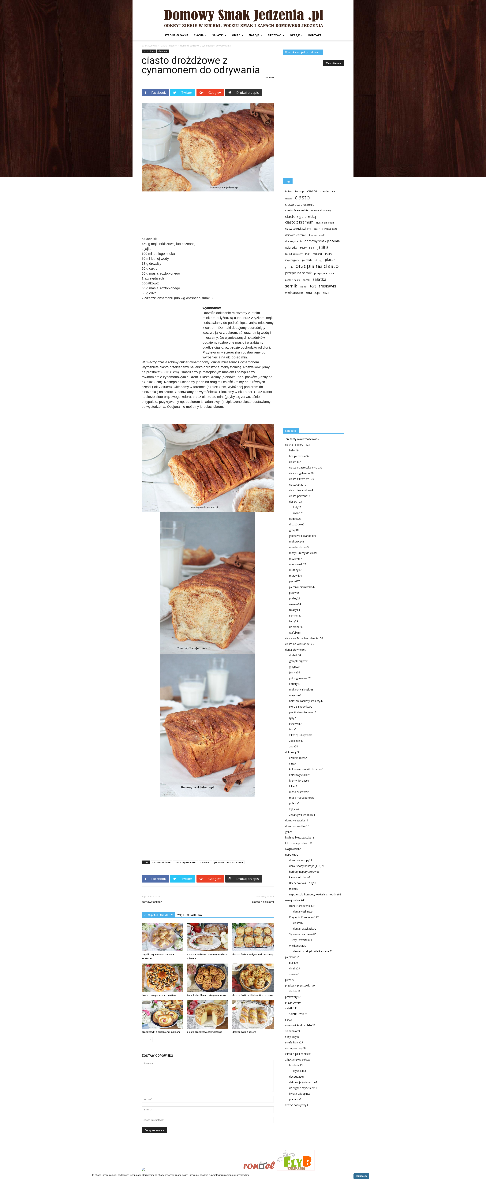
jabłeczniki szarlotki (302, 536)
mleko (293, 888)
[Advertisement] (207, 214)
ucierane (296, 627)
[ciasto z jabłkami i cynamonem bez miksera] (207, 937)
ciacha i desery (169, 45)
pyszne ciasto (292, 280)
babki (294, 450)
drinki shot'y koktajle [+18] (306, 866)
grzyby (303, 247)
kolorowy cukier (299, 775)
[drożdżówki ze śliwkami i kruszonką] (253, 978)
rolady (294, 610)
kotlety (295, 684)
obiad (236, 35)
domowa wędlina (297, 826)
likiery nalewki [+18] (302, 883)
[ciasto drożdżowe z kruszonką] (207, 1014)
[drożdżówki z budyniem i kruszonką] (253, 937)
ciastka (288, 198)
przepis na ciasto (317, 266)
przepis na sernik (298, 273)
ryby (292, 718)
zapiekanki (297, 740)
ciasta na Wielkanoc (299, 644)
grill (288, 832)
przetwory (293, 997)
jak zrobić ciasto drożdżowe (228, 862)
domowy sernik (293, 241)
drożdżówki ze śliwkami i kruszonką (252, 995)
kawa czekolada (299, 877)
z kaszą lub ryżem (300, 735)
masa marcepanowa (302, 797)
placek (330, 260)
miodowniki (297, 564)
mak (307, 253)
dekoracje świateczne (303, 1082)
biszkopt (300, 191)
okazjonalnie (295, 900)
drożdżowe (163, 51)
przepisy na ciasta (324, 273)
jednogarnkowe (300, 678)
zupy (293, 746)
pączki (306, 280)
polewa (294, 592)
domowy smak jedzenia (322, 241)
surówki (295, 723)
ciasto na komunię (321, 210)
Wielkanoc (297, 945)
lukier (293, 786)
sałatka (319, 279)
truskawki (327, 286)
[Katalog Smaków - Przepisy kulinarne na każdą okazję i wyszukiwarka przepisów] (191, 1169)
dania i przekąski (304, 928)
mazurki (295, 558)
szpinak (303, 286)
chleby (294, 968)
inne (292, 763)
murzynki (295, 575)
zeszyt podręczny (296, 1105)
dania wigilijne (303, 911)
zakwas (294, 974)
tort (313, 286)
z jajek (294, 809)
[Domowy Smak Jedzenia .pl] (243, 15)
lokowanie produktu (298, 843)
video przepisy (295, 1048)
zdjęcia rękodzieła (297, 1059)
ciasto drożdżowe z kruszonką (204, 1032)
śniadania (292, 1031)
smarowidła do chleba (300, 1025)
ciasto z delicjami (263, 902)
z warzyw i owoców (302, 814)
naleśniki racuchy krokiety (306, 701)
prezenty (295, 1099)
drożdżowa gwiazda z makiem (159, 995)
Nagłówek (293, 849)
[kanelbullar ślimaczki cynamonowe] (207, 978)
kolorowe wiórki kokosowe (306, 769)
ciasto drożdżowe (161, 862)
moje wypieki (292, 260)
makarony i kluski (301, 689)
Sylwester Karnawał (302, 934)
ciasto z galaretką (300, 216)
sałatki (217, 35)
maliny (328, 253)
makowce (296, 541)
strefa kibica (294, 1042)
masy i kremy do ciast (303, 553)
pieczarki (307, 259)
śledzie (295, 991)
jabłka (322, 247)
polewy (294, 803)
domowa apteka (296, 820)
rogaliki (295, 604)
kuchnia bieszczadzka (299, 837)
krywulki (299, 1071)
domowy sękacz (152, 902)
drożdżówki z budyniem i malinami (161, 1032)
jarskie (294, 672)
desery (295, 501)
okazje (295, 35)
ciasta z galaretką (301, 473)
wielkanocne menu (298, 293)
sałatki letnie (298, 1014)
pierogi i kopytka (300, 706)
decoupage (296, 1076)
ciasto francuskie (296, 210)
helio (312, 247)
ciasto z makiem (325, 222)
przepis (289, 267)
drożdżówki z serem (244, 1032)
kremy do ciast (299, 780)
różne (298, 513)
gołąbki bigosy (298, 661)
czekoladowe (298, 758)
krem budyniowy (294, 253)
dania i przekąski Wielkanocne (313, 951)
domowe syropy (300, 860)
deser (317, 228)
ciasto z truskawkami (298, 228)
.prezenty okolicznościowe (302, 439)
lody (297, 507)
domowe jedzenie (295, 235)
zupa (317, 292)
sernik (291, 286)
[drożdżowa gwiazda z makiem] (162, 978)
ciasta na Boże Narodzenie (304, 638)
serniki (295, 615)
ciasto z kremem (299, 222)
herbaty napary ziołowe (304, 871)
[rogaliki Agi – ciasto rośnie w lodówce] (162, 937)
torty (293, 621)
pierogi (318, 260)
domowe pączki (316, 235)
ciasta (312, 191)
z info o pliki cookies (298, 1054)
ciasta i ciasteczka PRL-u (305, 467)
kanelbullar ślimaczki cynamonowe (206, 995)
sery (288, 1019)
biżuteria (296, 1065)
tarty (292, 729)
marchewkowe (299, 547)
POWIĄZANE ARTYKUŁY (158, 915)
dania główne (295, 649)
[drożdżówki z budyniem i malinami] (162, 1014)
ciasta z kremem (301, 479)
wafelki (295, 632)
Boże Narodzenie (302, 906)
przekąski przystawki (300, 985)
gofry (294, 530)
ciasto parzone (299, 496)
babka (289, 191)
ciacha (199, 35)
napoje (254, 35)
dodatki (295, 518)
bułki (293, 962)
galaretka (291, 247)
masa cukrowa (299, 792)
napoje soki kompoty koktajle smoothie (315, 894)
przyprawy (293, 1002)
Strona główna (176, 35)
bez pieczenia (299, 456)
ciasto (302, 197)
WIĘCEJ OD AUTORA (189, 915)
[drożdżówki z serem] (253, 1014)
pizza (289, 980)
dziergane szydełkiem (303, 1088)
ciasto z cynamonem (185, 862)
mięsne (295, 695)
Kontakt (315, 35)
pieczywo (274, 35)
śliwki (326, 292)
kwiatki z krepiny (300, 1093)
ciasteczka (327, 191)
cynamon (205, 862)
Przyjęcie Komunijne (304, 917)
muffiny (295, 570)
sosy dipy (292, 1036)
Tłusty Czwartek (300, 940)
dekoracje (292, 752)
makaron (318, 253)
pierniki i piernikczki (302, 587)
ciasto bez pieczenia (299, 204)
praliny (294, 598)
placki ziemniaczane (302, 712)
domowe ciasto (329, 229)
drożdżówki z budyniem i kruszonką (252, 954)
